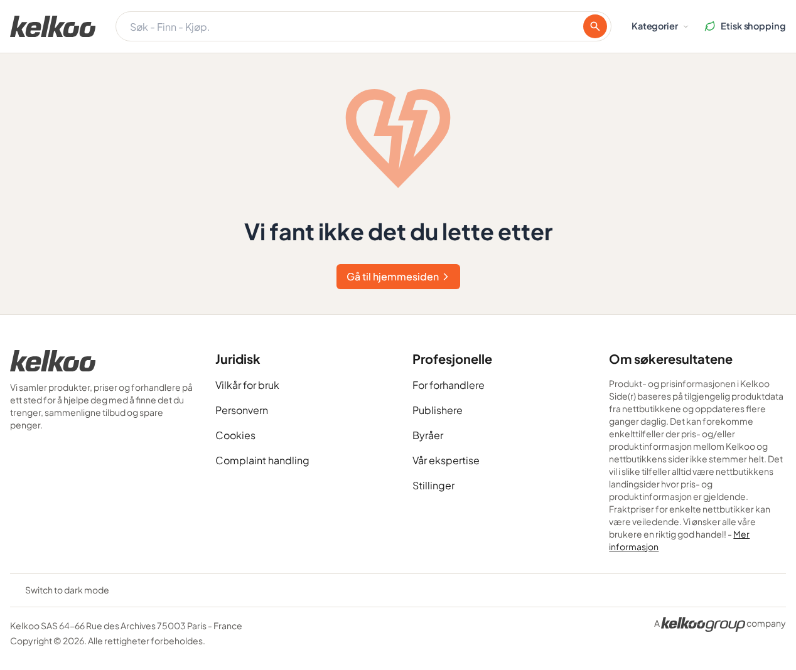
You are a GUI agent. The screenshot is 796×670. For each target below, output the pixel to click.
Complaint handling (262, 460)
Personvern (241, 410)
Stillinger (433, 485)
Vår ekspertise (446, 460)
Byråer (427, 435)
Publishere (437, 410)
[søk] (595, 26)
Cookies (235, 435)
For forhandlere (448, 384)
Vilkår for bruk (247, 384)
